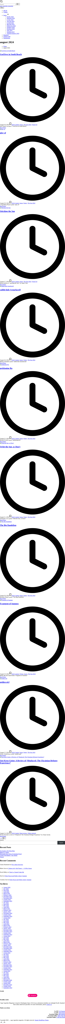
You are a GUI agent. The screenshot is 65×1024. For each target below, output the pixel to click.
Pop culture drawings (17, 864)
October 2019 (7, 986)
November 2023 (7, 931)
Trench (2, 857)
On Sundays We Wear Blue (7, 851)
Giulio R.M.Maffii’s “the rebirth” (9, 855)
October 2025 (7, 899)
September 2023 (7, 934)
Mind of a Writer (4, 852)
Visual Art (34, 124)
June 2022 (6, 956)
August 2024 (6, 918)
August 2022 (6, 953)
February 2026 (7, 895)
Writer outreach (32, 833)
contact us (49, 1004)
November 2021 (7, 966)
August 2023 (6, 936)
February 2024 (7, 927)
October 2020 (7, 981)
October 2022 (7, 949)
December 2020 (7, 980)
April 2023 (6, 940)
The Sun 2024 (27, 124)
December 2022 (7, 946)
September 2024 (7, 916)
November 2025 (7, 898)
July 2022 (6, 954)
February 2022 (7, 962)
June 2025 (6, 904)
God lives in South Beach (11, 54)
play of (3, 133)
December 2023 (7, 930)
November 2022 (7, 948)
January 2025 (7, 911)
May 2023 (6, 939)
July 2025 (6, 902)
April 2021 (6, 977)
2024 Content (15, 124)
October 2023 (7, 933)
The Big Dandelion (8, 525)
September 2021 (7, 969)
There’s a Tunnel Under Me (16, 872)
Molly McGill (61, 1015)
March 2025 (6, 908)
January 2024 (7, 928)
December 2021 (7, 965)
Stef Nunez (62, 1012)
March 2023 (6, 942)
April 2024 (6, 924)
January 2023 (7, 945)
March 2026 (6, 893)
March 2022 (6, 960)
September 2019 (7, 988)
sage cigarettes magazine (6, 6)
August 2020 (6, 983)
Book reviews (23, 833)
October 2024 (7, 915)
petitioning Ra (6, 368)
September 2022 (7, 951)
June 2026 (6, 890)
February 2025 (7, 910)
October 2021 (7, 968)
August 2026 (6, 887)
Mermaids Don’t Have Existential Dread (11, 854)
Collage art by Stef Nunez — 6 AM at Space (20, 868)
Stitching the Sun (7, 211)
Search (2, 840)
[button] (18, 4)
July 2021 (6, 972)
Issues (21, 124)
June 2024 (6, 921)
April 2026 (6, 892)
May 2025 (6, 905)
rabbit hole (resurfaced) (10, 290)
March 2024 (6, 925)
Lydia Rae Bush (60, 1017)
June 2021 (6, 974)
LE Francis (62, 1011)
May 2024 (6, 922)
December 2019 (7, 984)
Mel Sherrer (62, 1014)
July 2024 (6, 919)
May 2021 (6, 975)
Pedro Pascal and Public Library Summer (16, 876)
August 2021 (6, 971)
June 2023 (6, 937)
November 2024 (7, 913)
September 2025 (7, 901)
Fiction (21, 674)
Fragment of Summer (9, 604)
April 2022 (6, 959)
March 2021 (6, 978)
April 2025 (6, 907)
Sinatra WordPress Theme (42, 1020)
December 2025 (7, 896)
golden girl (4, 682)
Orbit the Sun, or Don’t (10, 447)
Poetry (25, 203)
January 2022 (7, 963)
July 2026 (6, 889)
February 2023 (7, 943)
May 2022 (6, 957)
